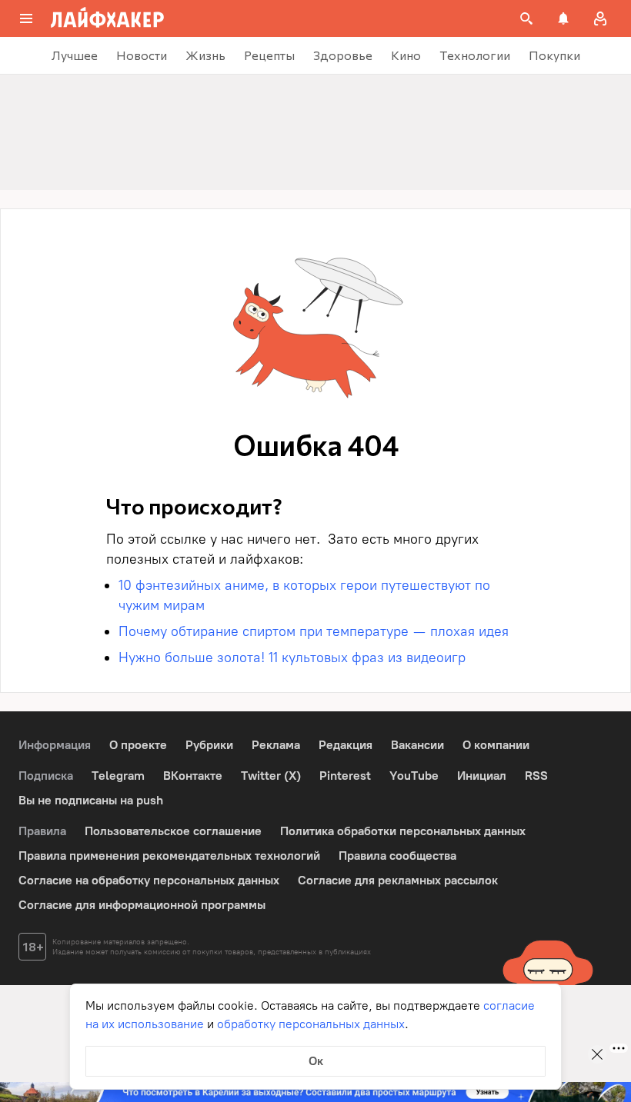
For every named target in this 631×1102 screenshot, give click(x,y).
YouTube (414, 775)
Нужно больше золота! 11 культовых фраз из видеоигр (292, 657)
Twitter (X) (271, 775)
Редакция (345, 744)
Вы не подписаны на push (90, 800)
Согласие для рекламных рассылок (398, 880)
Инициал (481, 775)
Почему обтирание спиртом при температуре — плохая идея (315, 631)
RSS (536, 775)
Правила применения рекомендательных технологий (169, 855)
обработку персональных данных (311, 1024)
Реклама (276, 744)
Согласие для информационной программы (141, 904)
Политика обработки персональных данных (403, 831)
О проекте (138, 744)
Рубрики (209, 744)
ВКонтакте (192, 775)
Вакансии (417, 744)
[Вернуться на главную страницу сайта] (107, 18)
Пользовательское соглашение (173, 831)
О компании (495, 744)
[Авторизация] (600, 18)
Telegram (118, 775)
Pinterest (345, 775)
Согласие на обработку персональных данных (148, 880)
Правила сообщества (397, 855)
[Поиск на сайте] (526, 18)
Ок (316, 1061)
